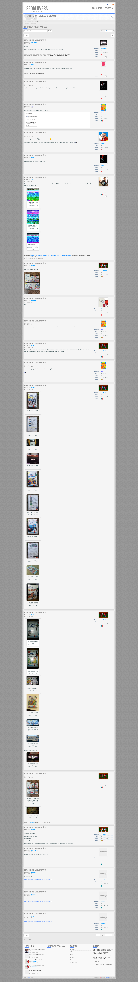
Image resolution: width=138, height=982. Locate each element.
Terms (72, 957)
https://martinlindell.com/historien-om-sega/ (34, 258)
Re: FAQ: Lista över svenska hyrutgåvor (35, 40)
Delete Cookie (74, 962)
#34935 (26, 265)
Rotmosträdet (34, 42)
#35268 (26, 872)
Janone (32, 64)
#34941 (26, 365)
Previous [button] (107, 30)
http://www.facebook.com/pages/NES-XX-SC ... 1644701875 (37, 54)
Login (100, 8)
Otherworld (33, 300)
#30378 (26, 64)
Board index (28, 21)
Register (108, 8)
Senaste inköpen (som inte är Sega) (38, 949)
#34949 (26, 614)
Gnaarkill (33, 135)
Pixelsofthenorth (34, 850)
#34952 (26, 829)
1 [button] (111, 30)
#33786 (26, 135)
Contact (73, 960)
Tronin (32, 84)
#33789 (26, 157)
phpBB (29, 977)
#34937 (26, 323)
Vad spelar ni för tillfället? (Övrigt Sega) (39, 970)
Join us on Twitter (56, 946)
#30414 (26, 84)
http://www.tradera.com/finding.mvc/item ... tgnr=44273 (36, 55)
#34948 (26, 387)
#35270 (26, 916)
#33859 (26, 179)
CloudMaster (33, 265)
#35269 (26, 894)
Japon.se (26, 73)
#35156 (26, 850)
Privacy (73, 952)
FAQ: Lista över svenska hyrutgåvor (35, 27)
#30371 (26, 42)
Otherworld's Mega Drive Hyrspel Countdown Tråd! (41, 960)
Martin (32, 179)
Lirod (32, 106)
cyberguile (33, 872)
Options (98, 935)
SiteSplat (107, 977)
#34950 (26, 776)
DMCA (72, 954)
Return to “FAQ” (27, 939)
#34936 (26, 300)
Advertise (73, 949)
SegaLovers (37, 8)
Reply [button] (26, 35)
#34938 (26, 345)
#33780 (26, 106)
